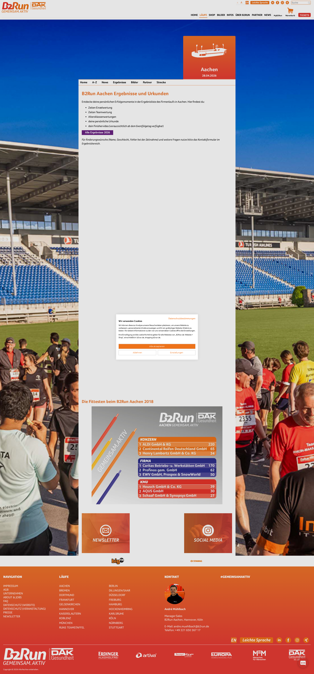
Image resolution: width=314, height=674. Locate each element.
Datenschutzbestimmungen (181, 318)
